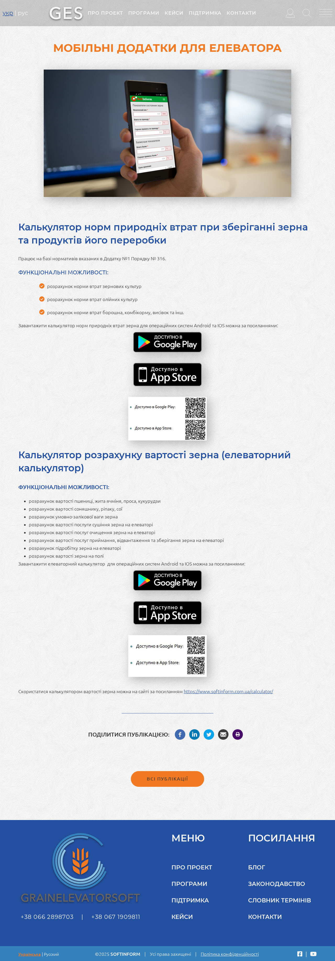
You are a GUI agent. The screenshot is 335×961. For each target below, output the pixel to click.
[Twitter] (209, 734)
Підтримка (205, 13)
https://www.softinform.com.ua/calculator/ (228, 691)
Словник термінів (279, 900)
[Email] (223, 734)
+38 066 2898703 (47, 916)
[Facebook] (180, 734)
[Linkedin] (194, 734)
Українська (29, 954)
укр (8, 12)
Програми (143, 13)
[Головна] (65, 12)
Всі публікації (167, 778)
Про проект (105, 13)
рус (23, 12)
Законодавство (276, 883)
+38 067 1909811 (116, 916)
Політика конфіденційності (230, 954)
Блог (256, 867)
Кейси (174, 13)
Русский (51, 954)
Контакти (241, 13)
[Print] (237, 734)
